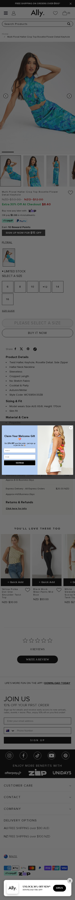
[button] (69, 880)
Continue (20, 462)
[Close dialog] (70, 427)
